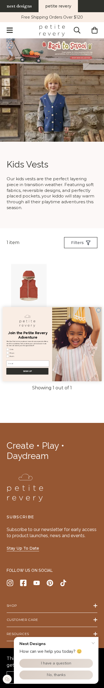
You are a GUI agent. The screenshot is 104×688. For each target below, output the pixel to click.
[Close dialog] (98, 310)
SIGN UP (27, 371)
